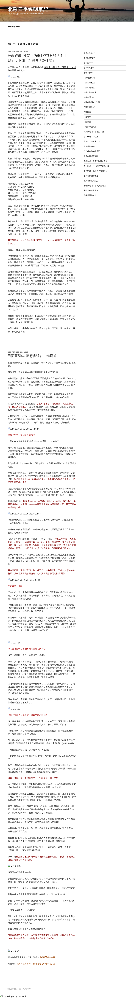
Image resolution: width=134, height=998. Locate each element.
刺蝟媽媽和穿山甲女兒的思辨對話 (36, 86)
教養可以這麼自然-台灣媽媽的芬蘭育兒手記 (36, 963)
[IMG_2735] (14, 642)
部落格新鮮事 (89, 68)
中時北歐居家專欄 (91, 190)
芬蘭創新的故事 (90, 92)
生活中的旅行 (89, 53)
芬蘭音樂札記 (89, 82)
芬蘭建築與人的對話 (92, 102)
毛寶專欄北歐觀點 (91, 180)
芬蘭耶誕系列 (89, 78)
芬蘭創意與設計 (90, 87)
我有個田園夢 (33, 378)
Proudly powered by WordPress (20, 989)
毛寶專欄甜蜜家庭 (91, 176)
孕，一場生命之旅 (91, 136)
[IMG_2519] (14, 709)
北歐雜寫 (87, 122)
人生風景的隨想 (90, 195)
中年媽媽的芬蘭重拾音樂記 (95, 185)
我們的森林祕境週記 (92, 151)
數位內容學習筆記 (91, 156)
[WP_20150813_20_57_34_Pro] (24, 580)
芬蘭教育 (87, 112)
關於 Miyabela (14, 26)
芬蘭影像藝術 (89, 107)
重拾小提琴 (88, 73)
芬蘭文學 (87, 117)
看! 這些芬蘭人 (89, 58)
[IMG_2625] (14, 866)
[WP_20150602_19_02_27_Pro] (24, 429)
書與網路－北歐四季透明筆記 (95, 171)
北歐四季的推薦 (90, 127)
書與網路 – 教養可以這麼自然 (95, 161)
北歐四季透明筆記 (28, 9)
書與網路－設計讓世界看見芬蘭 (96, 166)
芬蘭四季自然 (89, 97)
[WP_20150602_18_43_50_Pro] (24, 514)
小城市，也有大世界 (92, 141)
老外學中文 (88, 63)
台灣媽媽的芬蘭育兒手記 (94, 131)
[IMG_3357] (14, 76)
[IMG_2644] (14, 951)
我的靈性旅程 (89, 146)
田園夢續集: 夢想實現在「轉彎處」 (34, 356)
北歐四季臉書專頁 (47, 957)
